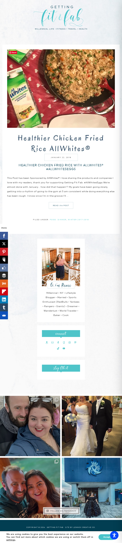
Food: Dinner (58, 220)
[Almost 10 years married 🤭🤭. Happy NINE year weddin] (92, 426)
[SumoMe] (4, 315)
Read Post (61, 205)
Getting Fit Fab (61, 17)
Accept (106, 537)
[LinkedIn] (4, 299)
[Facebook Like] (4, 268)
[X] (4, 244)
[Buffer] (4, 276)
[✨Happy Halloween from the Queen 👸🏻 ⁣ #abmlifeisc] (92, 488)
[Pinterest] (4, 252)
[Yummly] (4, 283)
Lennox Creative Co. (84, 527)
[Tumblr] (4, 307)
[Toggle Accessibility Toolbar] (114, 535)
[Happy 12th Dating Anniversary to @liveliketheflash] (30, 488)
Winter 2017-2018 (78, 220)
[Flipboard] (4, 291)
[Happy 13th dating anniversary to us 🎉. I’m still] (30, 426)
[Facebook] (4, 236)
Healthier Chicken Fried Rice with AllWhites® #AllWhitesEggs (61, 167)
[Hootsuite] (4, 260)
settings (10, 540)
